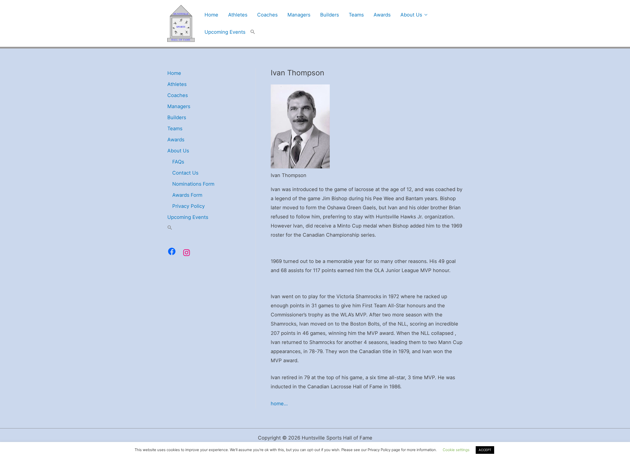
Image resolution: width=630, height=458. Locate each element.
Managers (298, 15)
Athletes (237, 15)
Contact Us (185, 173)
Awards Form (187, 195)
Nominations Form (193, 184)
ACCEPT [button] (485, 450)
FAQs (178, 162)
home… (279, 404)
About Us (411, 15)
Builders (329, 15)
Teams (356, 15)
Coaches (267, 15)
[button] (252, 32)
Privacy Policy (188, 206)
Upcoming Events (225, 32)
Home (211, 15)
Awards (382, 15)
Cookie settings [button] (456, 449)
